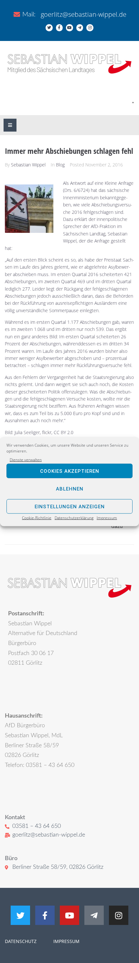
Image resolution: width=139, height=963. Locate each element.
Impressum (107, 518)
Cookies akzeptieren (69, 471)
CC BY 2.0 (63, 432)
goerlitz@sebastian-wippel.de (83, 14)
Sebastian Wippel (28, 165)
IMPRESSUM (66, 941)
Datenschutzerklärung (74, 518)
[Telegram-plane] (79, 27)
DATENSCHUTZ (21, 941)
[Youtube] (69, 27)
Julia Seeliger (27, 432)
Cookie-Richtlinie (36, 518)
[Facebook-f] (59, 27)
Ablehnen (69, 489)
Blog (60, 165)
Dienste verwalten (26, 459)
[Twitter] (49, 27)
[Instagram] (89, 27)
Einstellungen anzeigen (70, 507)
